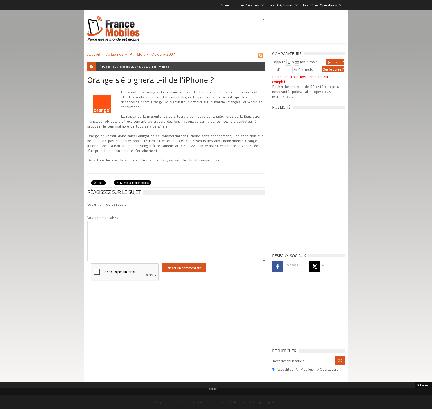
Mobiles (306, 369)
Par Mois (137, 54)
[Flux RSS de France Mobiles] (260, 54)
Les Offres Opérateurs (320, 5)
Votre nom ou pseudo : (106, 204)
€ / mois (305, 69)
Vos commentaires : (104, 217)
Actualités (114, 54)
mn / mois (309, 61)
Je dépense (282, 69)
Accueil (225, 5)
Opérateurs (329, 369)
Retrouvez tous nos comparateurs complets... (301, 79)
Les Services (249, 5)
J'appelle (279, 61)
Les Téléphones (281, 5)
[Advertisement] (263, 28)
